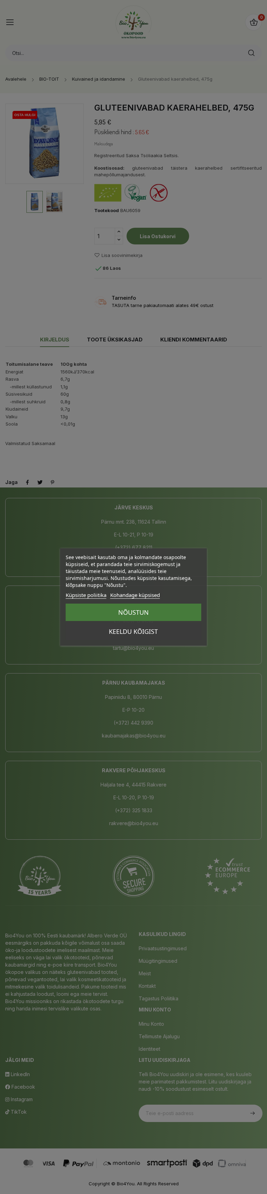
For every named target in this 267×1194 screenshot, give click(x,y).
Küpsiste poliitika (86, 594)
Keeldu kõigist (133, 631)
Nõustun (133, 612)
